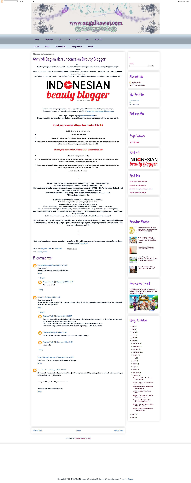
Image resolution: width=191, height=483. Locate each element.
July (134, 358)
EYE (60, 39)
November (136, 346)
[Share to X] (72, 249)
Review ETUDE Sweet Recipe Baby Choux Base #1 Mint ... (143, 396)
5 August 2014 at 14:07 (64, 316)
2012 (133, 417)
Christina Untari (43, 370)
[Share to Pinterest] (76, 249)
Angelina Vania (48, 282)
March (135, 369)
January (136, 375)
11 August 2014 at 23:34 (58, 332)
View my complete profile (137, 85)
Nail (87, 39)
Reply (40, 273)
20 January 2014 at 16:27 (64, 282)
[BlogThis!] (70, 249)
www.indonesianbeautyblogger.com (100, 111)
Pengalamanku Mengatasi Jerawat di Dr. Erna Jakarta (146, 248)
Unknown (41, 297)
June (135, 361)
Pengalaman (77, 46)
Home (37, 39)
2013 (133, 414)
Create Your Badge (134, 104)
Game (47, 46)
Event (90, 46)
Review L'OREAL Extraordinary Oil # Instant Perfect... (143, 409)
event (45, 252)
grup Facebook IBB (86, 116)
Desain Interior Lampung (46, 357)
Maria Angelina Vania (134, 100)
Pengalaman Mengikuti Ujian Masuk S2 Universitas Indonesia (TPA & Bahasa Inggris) (147, 229)
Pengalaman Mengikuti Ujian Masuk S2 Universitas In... (142, 400)
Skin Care (49, 39)
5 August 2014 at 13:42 (52, 297)
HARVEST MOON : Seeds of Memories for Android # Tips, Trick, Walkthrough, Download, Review (147, 240)
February (136, 372)
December (136, 343)
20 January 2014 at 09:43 (58, 265)
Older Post (118, 430)
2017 (133, 332)
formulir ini (83, 243)
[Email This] (68, 249)
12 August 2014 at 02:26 (64, 342)
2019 (133, 326)
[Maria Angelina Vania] (130, 103)
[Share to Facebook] (74, 249)
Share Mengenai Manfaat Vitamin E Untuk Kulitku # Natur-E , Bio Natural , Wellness (147, 258)
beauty (40, 252)
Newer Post (37, 430)
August (135, 355)
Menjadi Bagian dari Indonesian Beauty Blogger (143, 387)
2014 (133, 341)
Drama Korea (61, 46)
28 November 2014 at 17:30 (65, 357)
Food (37, 46)
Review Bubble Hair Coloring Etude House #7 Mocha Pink (146, 267)
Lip (69, 39)
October (136, 349)
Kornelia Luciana (44, 265)
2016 (133, 335)
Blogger (130, 479)
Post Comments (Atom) (83, 438)
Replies (42, 278)
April (135, 367)
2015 (133, 338)
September (136, 352)
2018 (133, 329)
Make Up (98, 39)
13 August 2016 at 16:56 (58, 370)
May (134, 364)
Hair (78, 39)
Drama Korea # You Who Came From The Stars (142, 378)
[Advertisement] (91, 461)
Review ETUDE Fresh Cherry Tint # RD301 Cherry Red (143, 405)
